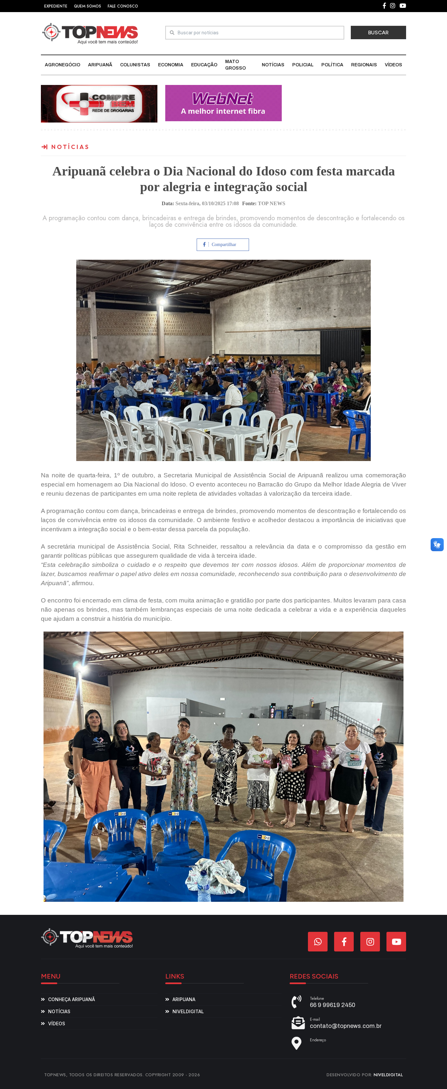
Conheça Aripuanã (71, 999)
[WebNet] (223, 103)
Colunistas (135, 64)
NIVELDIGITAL (388, 1075)
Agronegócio (62, 64)
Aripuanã (100, 64)
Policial (302, 64)
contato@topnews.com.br (346, 1026)
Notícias (273, 64)
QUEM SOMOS (87, 6)
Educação (204, 64)
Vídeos (393, 64)
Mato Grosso (235, 65)
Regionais (364, 64)
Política (332, 64)
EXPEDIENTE (55, 6)
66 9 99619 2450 (332, 1005)
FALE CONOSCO (123, 6)
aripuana (183, 999)
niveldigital (188, 1011)
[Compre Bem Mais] (99, 103)
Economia (170, 64)
